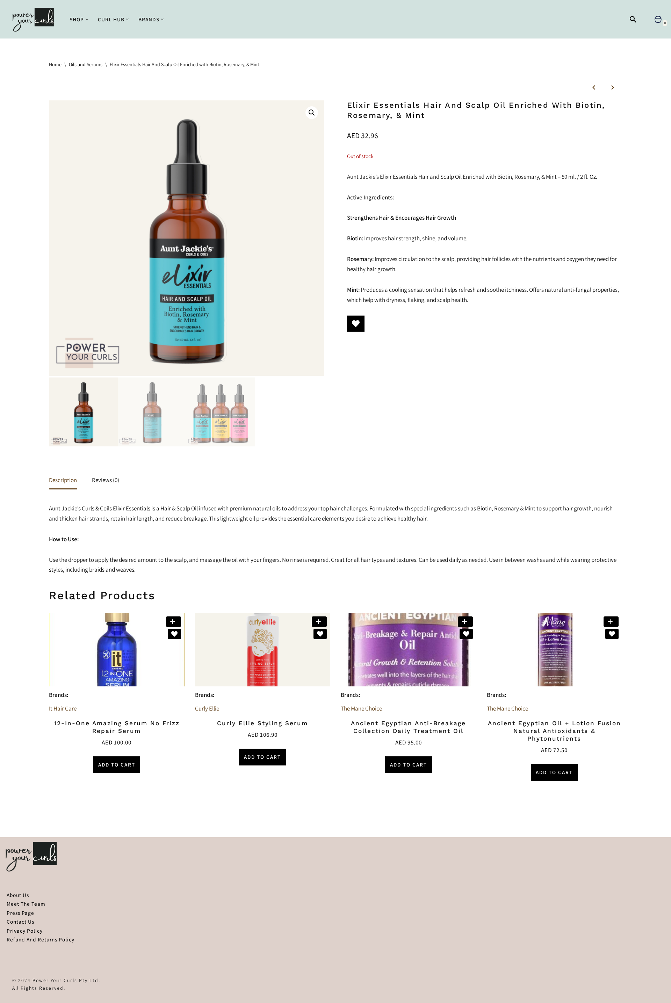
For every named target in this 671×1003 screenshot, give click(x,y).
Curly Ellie (207, 708)
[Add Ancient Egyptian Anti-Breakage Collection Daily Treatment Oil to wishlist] (466, 634)
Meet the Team (26, 903)
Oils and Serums (85, 64)
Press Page (20, 912)
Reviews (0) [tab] (105, 480)
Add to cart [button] (116, 764)
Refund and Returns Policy (40, 939)
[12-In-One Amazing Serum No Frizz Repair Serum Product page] (117, 649)
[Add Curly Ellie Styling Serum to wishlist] (320, 634)
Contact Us (20, 921)
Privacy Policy (25, 930)
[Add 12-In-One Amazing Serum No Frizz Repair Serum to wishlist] (174, 634)
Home (55, 64)
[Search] (633, 19)
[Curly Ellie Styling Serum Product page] (263, 649)
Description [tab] (63, 480)
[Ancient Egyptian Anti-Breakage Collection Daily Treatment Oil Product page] (408, 649)
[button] (87, 19)
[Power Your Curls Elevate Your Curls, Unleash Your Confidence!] (35, 19)
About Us (18, 894)
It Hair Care (63, 708)
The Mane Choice (361, 708)
